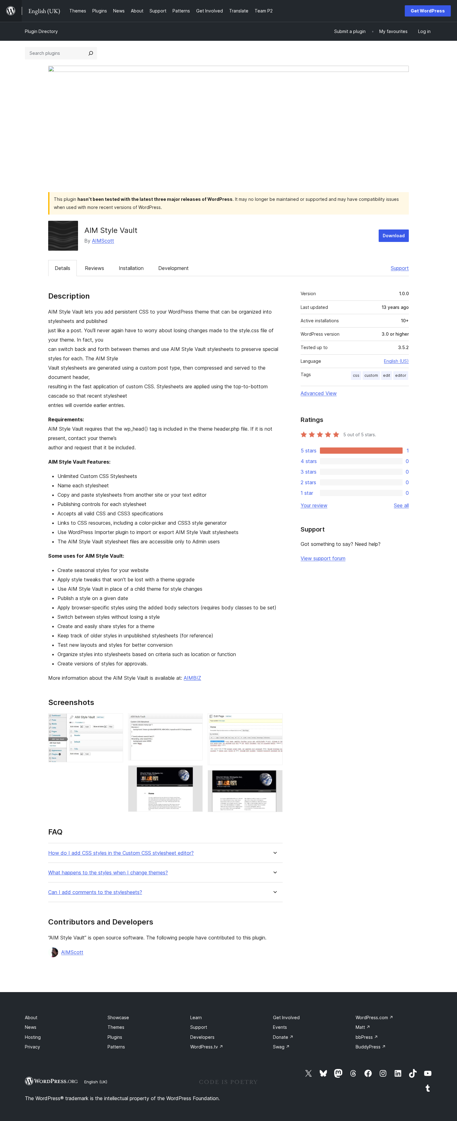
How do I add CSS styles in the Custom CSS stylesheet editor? (121, 853)
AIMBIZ (192, 678)
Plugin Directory (41, 31)
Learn (196, 1017)
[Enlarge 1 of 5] (115, 722)
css (356, 375)
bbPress (367, 1037)
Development (173, 268)
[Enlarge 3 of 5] (194, 774)
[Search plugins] (91, 53)
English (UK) (95, 1081)
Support (400, 268)
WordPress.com (374, 1017)
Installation (131, 268)
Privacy (32, 1046)
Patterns (116, 1046)
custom (371, 375)
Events (280, 1027)
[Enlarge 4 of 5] (274, 722)
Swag (281, 1046)
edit (386, 375)
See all (401, 505)
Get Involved (286, 1017)
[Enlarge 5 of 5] (274, 778)
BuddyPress (371, 1046)
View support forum (323, 558)
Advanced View (319, 393)
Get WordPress (428, 10)
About (31, 1017)
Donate (283, 1037)
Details (62, 268)
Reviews (94, 268)
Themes (116, 1027)
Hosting (33, 1037)
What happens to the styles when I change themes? (108, 873)
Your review (314, 505)
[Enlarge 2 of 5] (194, 722)
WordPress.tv (206, 1046)
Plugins (115, 1037)
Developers (202, 1037)
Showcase (118, 1017)
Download (394, 235)
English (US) (396, 361)
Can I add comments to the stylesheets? (95, 892)
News (30, 1027)
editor (400, 375)
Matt (363, 1027)
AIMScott (103, 241)
